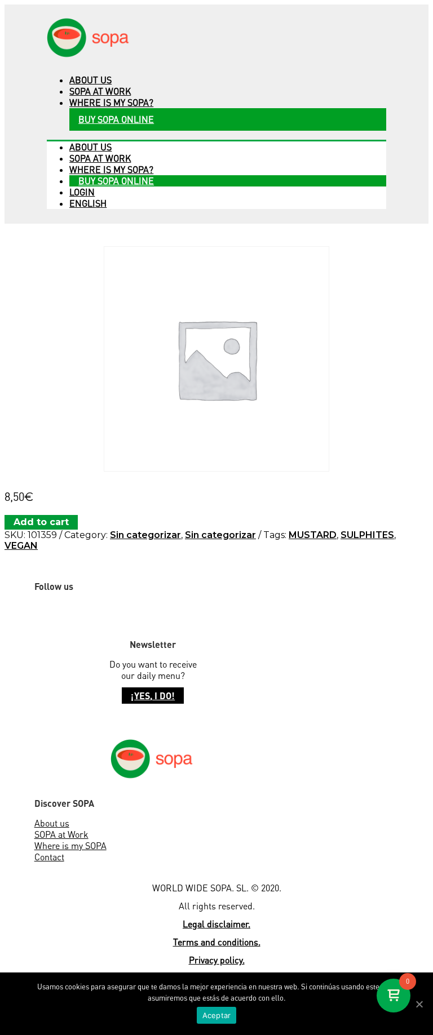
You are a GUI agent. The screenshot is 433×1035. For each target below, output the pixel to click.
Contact (49, 857)
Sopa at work (100, 91)
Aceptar (216, 1015)
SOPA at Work (61, 834)
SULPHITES (367, 535)
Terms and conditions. (216, 942)
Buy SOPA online (116, 119)
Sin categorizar (145, 535)
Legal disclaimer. (216, 924)
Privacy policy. (217, 960)
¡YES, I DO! (153, 695)
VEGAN (21, 545)
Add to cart (41, 522)
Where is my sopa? (111, 102)
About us (90, 80)
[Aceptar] (419, 1004)
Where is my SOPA (70, 845)
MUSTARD (313, 535)
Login (82, 192)
